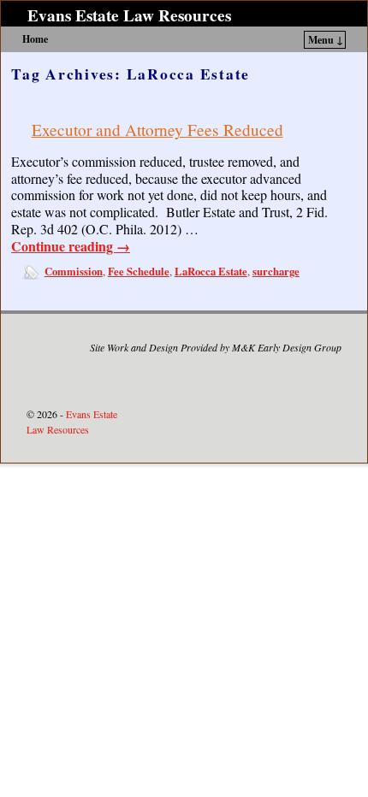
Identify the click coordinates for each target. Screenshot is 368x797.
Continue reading (70, 246)
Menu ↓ (325, 39)
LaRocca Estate (211, 271)
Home (35, 39)
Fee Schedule (138, 271)
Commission (74, 271)
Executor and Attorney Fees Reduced (157, 129)
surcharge (276, 271)
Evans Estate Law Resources (129, 15)
